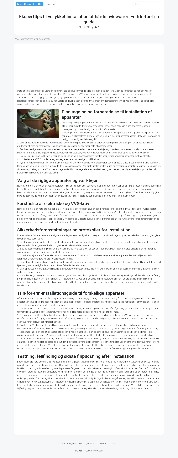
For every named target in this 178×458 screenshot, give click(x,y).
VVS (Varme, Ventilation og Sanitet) (32, 39)
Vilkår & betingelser (67, 443)
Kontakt (103, 443)
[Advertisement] (89, 66)
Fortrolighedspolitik (88, 443)
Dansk (114, 443)
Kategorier (51, 4)
